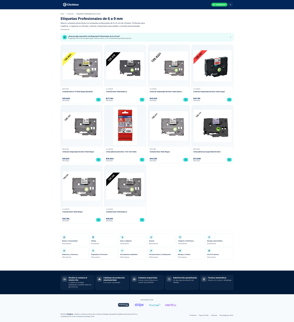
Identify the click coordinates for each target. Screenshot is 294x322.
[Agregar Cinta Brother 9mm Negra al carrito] (98, 220)
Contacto (214, 315)
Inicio (62, 14)
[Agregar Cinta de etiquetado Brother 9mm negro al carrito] (229, 99)
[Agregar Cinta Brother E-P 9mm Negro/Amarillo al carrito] (98, 99)
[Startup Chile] (123, 305)
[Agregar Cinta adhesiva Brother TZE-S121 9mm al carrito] (142, 160)
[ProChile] (154, 305)
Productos (70, 14)
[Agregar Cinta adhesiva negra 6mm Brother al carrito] (229, 160)
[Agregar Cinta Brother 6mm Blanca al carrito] (142, 99)
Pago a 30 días (204, 315)
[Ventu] (170, 305)
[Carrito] (230, 5)
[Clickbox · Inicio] (71, 4)
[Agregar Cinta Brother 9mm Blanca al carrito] (142, 220)
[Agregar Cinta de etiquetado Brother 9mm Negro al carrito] (98, 160)
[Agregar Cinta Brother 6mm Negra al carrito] (185, 160)
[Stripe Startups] (139, 305)
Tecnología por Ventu (226, 315)
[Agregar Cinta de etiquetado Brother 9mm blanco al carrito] (185, 99)
